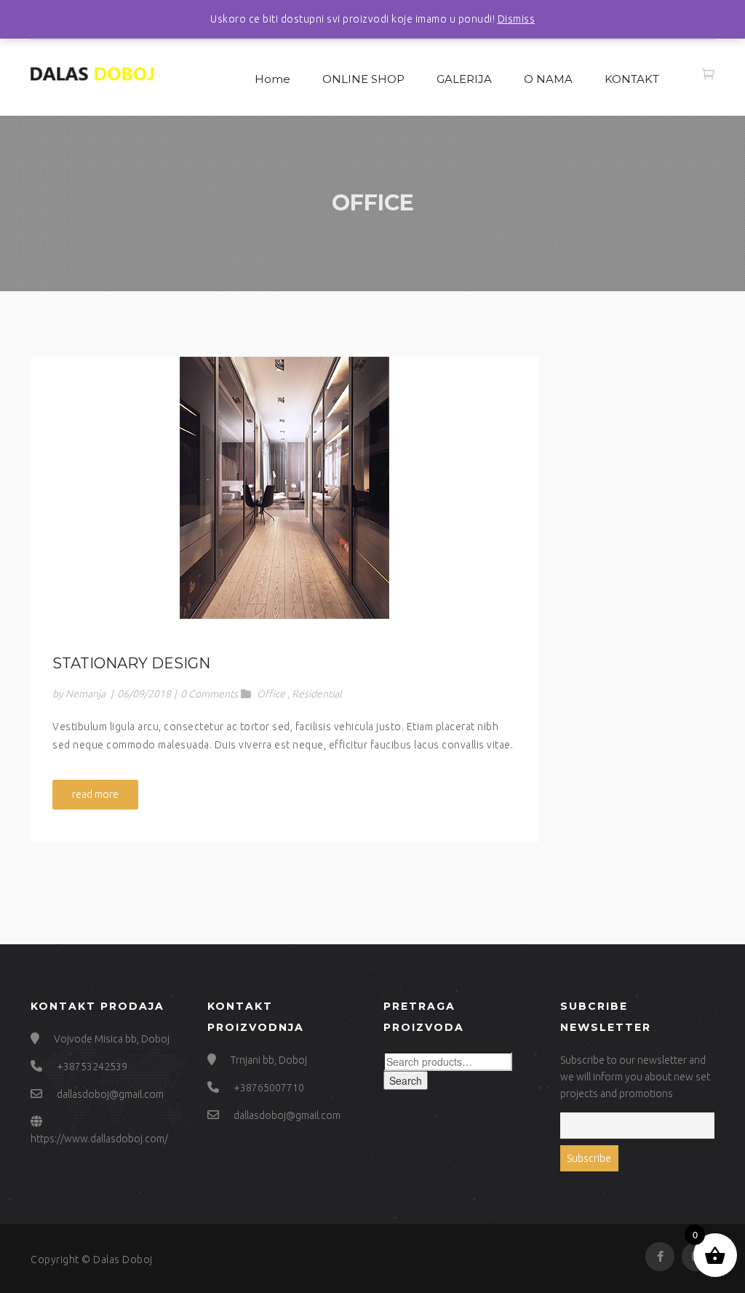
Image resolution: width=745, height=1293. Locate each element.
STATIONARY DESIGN (131, 663)
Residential (317, 694)
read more (95, 794)
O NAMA (548, 79)
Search (405, 1080)
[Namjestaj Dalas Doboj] (92, 71)
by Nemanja (78, 694)
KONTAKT (632, 79)
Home (272, 79)
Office (271, 694)
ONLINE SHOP (363, 79)
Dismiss (516, 19)
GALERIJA (464, 79)
